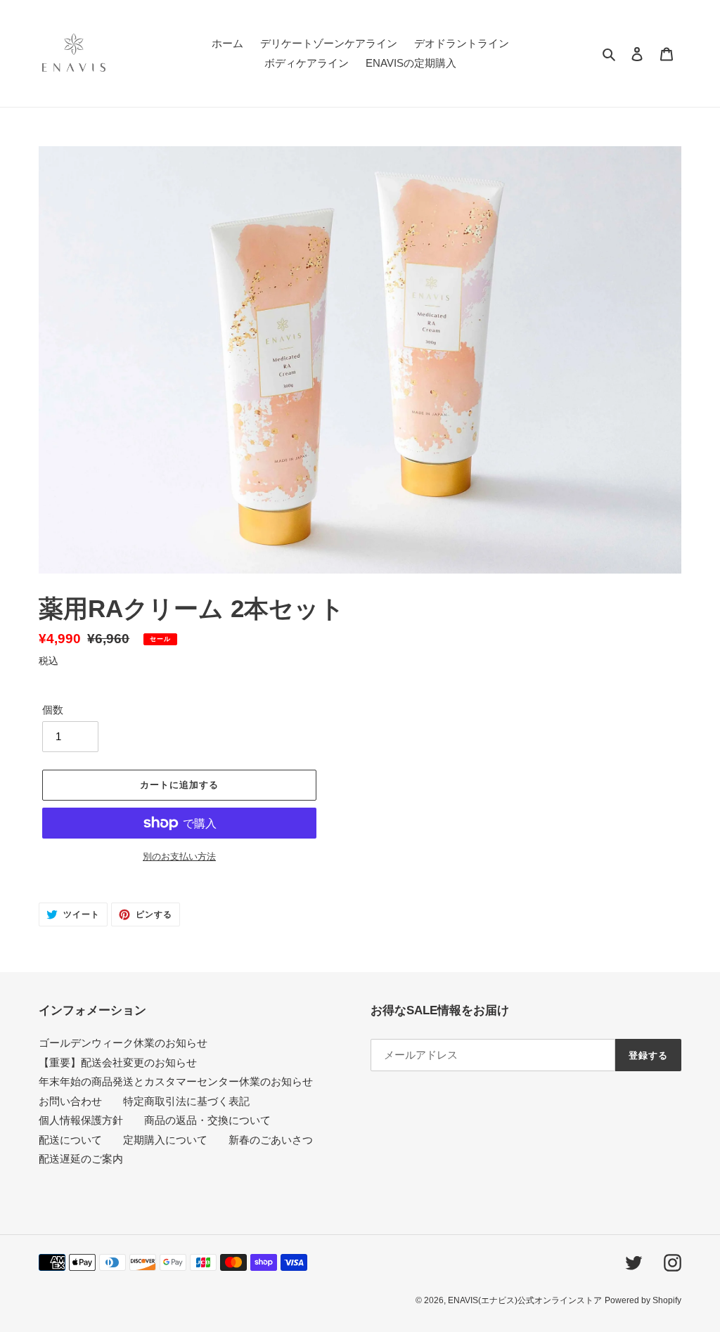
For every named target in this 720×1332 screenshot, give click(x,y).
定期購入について (165, 1140)
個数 (52, 710)
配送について (70, 1140)
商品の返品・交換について (207, 1120)
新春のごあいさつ (271, 1140)
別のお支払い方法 (179, 856)
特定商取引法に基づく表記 (186, 1101)
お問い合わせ (70, 1101)
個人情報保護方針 (81, 1120)
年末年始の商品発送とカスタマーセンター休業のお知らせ (176, 1081)
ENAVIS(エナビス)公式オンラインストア (525, 1300)
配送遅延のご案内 (81, 1159)
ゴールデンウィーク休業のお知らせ (123, 1043)
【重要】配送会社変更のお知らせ (118, 1062)
